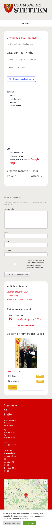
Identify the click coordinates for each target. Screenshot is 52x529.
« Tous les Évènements (22, 37)
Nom (6, 232)
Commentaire (9, 209)
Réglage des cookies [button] (12, 523)
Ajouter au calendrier (22, 79)
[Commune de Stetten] (26, 8)
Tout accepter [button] (29, 523)
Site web (7, 251)
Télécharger (13, 387)
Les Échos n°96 (14, 371)
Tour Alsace (36, 173)
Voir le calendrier (26, 325)
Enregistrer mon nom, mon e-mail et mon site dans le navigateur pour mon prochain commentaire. (36, 264)
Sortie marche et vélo (17, 173)
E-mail (7, 242)
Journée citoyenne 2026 (18, 292)
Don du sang (12, 296)
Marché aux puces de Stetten (20, 300)
